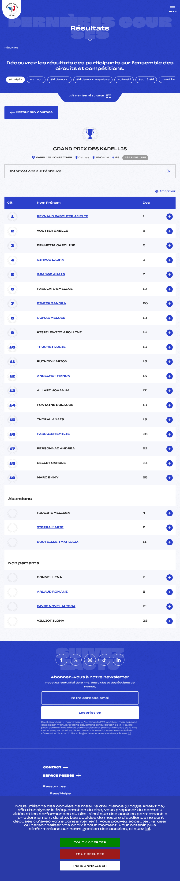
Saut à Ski (146, 80)
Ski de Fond (59, 80)
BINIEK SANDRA (51, 303)
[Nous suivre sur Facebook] (61, 660)
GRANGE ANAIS (51, 274)
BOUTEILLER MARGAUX (58, 542)
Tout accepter (90, 842)
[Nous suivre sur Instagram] (90, 660)
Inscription (90, 712)
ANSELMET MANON (53, 376)
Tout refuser (89, 854)
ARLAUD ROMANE (52, 592)
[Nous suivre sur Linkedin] (118, 660)
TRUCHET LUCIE (51, 347)
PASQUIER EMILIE (53, 434)
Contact (52, 767)
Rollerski (124, 80)
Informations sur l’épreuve (35, 171)
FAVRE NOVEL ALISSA (56, 606)
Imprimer (168, 191)
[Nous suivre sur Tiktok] (104, 660)
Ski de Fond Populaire (93, 80)
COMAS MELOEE (51, 318)
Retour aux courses (34, 112)
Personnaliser (90, 865)
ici (129, 733)
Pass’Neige (60, 793)
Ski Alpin (15, 80)
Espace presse (58, 775)
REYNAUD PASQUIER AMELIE (62, 216)
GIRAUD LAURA (50, 260)
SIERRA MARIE (50, 527)
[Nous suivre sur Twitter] (76, 660)
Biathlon (36, 80)
